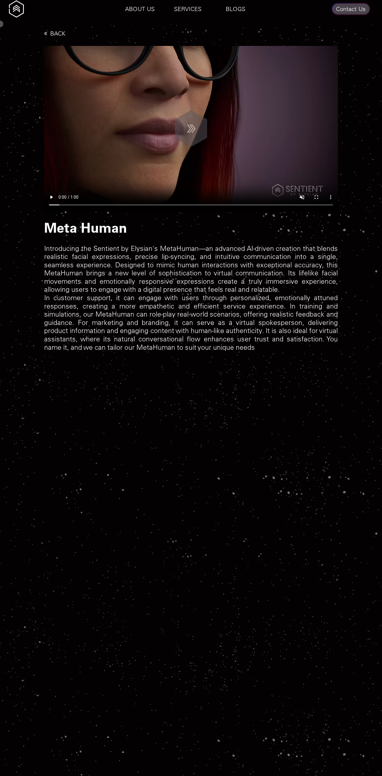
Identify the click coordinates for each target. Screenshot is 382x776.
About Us (140, 9)
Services (187, 9)
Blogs (235, 9)
